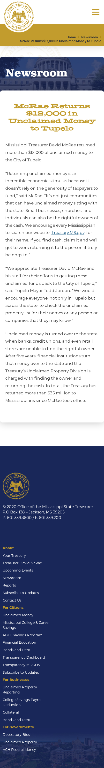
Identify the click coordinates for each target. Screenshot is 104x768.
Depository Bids (16, 734)
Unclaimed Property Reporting (20, 689)
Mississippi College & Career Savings (26, 625)
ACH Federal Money (19, 749)
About (8, 548)
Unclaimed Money (18, 615)
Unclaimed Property (20, 742)
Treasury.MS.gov (68, 232)
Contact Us (12, 600)
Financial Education (19, 642)
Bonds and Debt (16, 650)
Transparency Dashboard (24, 657)
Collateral (11, 712)
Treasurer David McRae (22, 563)
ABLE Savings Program (23, 635)
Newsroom (12, 578)
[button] (95, 12)
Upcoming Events (18, 570)
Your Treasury (14, 555)
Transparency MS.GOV (21, 665)
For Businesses (16, 680)
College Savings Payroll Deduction (23, 702)
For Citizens (13, 607)
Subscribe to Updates (21, 593)
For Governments (18, 727)
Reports (9, 585)
